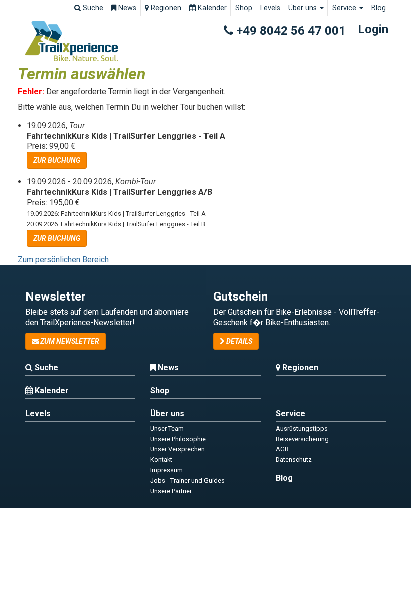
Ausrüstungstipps (302, 428)
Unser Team (167, 428)
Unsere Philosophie (178, 439)
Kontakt (161, 459)
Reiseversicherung (302, 439)
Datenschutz (294, 459)
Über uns (303, 8)
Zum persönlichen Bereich (63, 259)
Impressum (166, 470)
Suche (92, 8)
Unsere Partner (171, 491)
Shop (243, 8)
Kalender (211, 8)
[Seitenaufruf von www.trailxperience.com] (71, 41)
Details (238, 341)
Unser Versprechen (177, 449)
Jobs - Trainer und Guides (187, 480)
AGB (282, 449)
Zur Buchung (56, 160)
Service (345, 8)
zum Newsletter (69, 341)
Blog (378, 8)
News (126, 8)
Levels (270, 8)
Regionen (165, 8)
